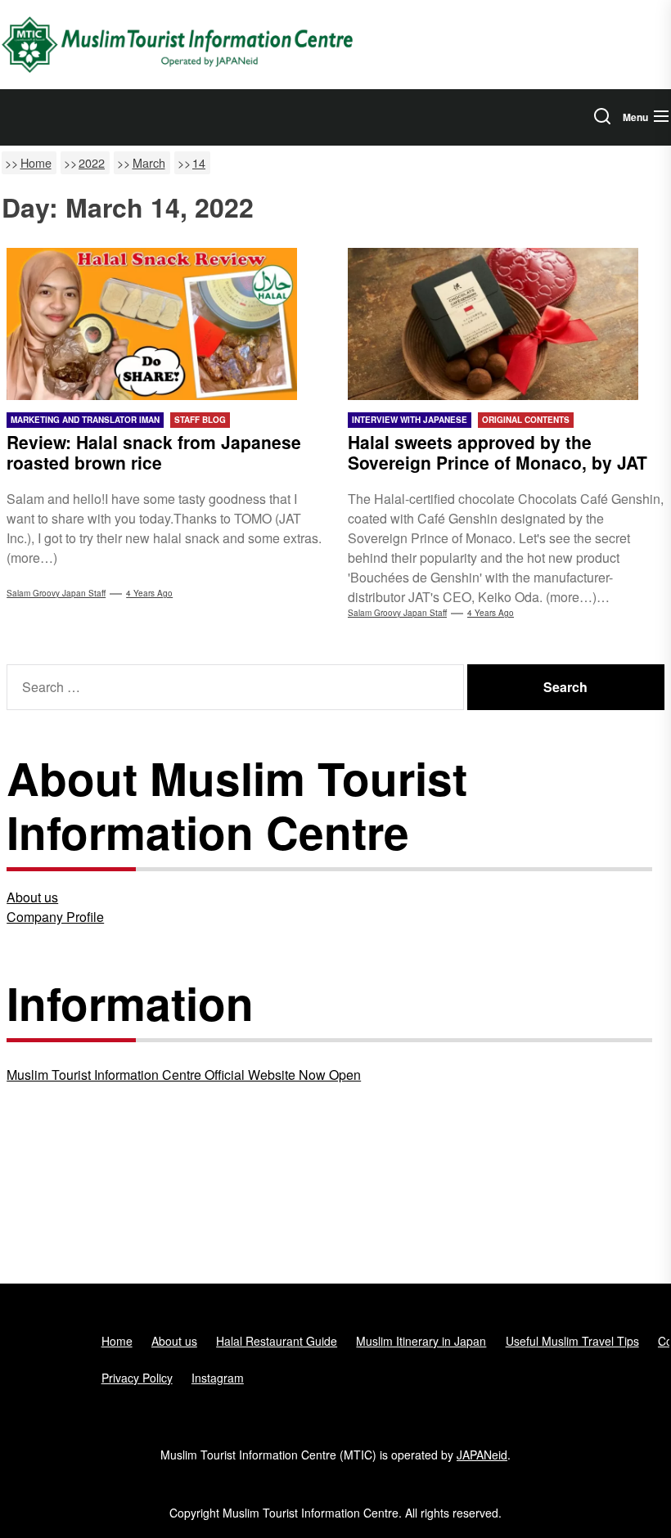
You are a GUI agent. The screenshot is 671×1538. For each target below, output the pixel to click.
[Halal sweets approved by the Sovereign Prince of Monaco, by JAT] (506, 324)
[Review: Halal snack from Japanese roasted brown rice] (165, 324)
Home (117, 1341)
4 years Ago (149, 593)
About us (32, 897)
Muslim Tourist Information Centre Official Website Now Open (184, 1074)
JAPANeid (482, 1454)
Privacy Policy (137, 1377)
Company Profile (55, 916)
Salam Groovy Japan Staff (56, 593)
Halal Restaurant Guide (276, 1341)
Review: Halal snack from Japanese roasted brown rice (154, 451)
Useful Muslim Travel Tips (572, 1341)
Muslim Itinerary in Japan (421, 1341)
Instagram (217, 1377)
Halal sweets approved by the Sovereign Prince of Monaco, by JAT (497, 451)
